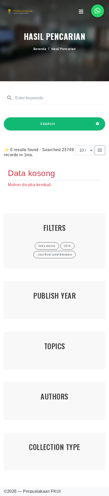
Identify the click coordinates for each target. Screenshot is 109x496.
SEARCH (47, 124)
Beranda (39, 49)
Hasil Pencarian (63, 49)
